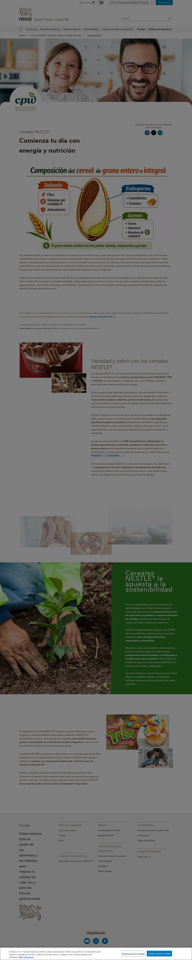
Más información (26, 957)
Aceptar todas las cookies (159, 953)
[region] (96, 953)
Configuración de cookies (133, 953)
